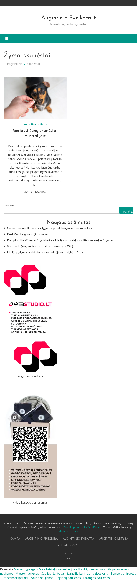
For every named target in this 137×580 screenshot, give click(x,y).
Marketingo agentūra (28, 569)
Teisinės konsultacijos (60, 569)
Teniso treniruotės (123, 574)
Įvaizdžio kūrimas (78, 574)
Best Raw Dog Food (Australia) (27, 234)
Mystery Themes (68, 531)
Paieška (9, 205)
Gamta (15, 539)
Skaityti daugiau (35, 191)
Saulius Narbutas (53, 574)
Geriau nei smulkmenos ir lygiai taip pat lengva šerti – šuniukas (49, 228)
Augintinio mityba (35, 124)
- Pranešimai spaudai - (15, 578)
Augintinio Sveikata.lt (68, 18)
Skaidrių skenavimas (91, 569)
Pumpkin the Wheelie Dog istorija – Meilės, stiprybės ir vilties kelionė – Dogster (60, 240)
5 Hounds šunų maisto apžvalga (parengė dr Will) (40, 246)
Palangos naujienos (96, 578)
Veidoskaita (100, 574)
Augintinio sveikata (78, 539)
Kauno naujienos (42, 578)
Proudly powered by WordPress (82, 527)
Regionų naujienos (68, 578)
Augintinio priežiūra (41, 539)
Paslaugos (69, 545)
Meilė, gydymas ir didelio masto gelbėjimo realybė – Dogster (47, 252)
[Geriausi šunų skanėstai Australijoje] (35, 98)
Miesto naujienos (27, 574)
